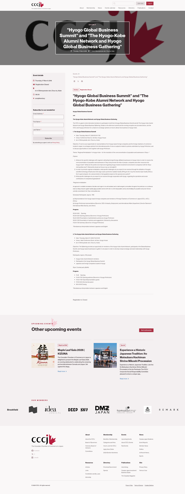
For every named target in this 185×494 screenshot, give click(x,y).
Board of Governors (91, 442)
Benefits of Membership (110, 439)
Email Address (38, 114)
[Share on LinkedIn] (74, 81)
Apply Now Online (108, 449)
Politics (141, 449)
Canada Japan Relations (146, 439)
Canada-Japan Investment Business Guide (128, 471)
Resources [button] (121, 8)
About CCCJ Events (127, 442)
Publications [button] (141, 8)
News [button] (100, 8)
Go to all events (146, 330)
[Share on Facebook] (82, 81)
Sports (141, 456)
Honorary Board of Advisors (90, 447)
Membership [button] (91, 8)
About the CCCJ (90, 439)
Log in (150, 3)
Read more (61, 371)
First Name (36, 122)
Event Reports (143, 442)
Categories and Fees (109, 442)
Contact (150, 8)
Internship (88, 477)
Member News (143, 446)
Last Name (36, 130)
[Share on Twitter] (78, 81)
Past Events (124, 446)
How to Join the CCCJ (109, 446)
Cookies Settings (149, 485)
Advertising (124, 467)
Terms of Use (143, 470)
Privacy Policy (143, 467)
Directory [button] (132, 8)
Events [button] (123, 435)
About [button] (82, 8)
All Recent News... (144, 452)
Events (75, 74)
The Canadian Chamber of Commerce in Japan (41, 8)
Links (86, 470)
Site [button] (140, 463)
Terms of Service (138, 485)
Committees (88, 451)
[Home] (41, 4)
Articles (87, 467)
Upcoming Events (126, 439)
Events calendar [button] (110, 8)
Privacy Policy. (56, 142)
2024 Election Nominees (110, 452)
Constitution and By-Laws (92, 474)
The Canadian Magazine (128, 476)
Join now (140, 3)
